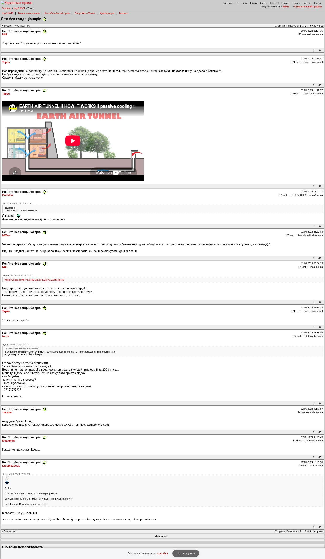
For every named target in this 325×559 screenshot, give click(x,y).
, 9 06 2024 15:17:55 (17, 203)
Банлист (123, 13)
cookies (162, 553)
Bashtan (7, 195)
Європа (285, 3)
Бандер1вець (11, 465)
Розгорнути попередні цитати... (23, 348)
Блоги (244, 3)
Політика (227, 3)
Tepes (6, 62)
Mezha (307, 3)
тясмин (7, 412)
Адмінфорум (107, 13)
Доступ (317, 3)
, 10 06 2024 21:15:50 (17, 344)
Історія (253, 3)
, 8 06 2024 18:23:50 (16, 474)
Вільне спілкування (29, 13)
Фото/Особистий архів (57, 13)
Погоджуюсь (185, 553)
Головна (6, 8)
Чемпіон (296, 3)
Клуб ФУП (19, 8)
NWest (6, 235)
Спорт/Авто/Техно (85, 13)
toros (5, 336)
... (303, 25)
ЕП (236, 3)
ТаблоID (274, 3)
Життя (263, 3)
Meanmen (8, 440)
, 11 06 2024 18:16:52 (17, 275)
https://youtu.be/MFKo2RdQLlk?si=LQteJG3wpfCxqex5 (34, 279)
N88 (4, 34)
